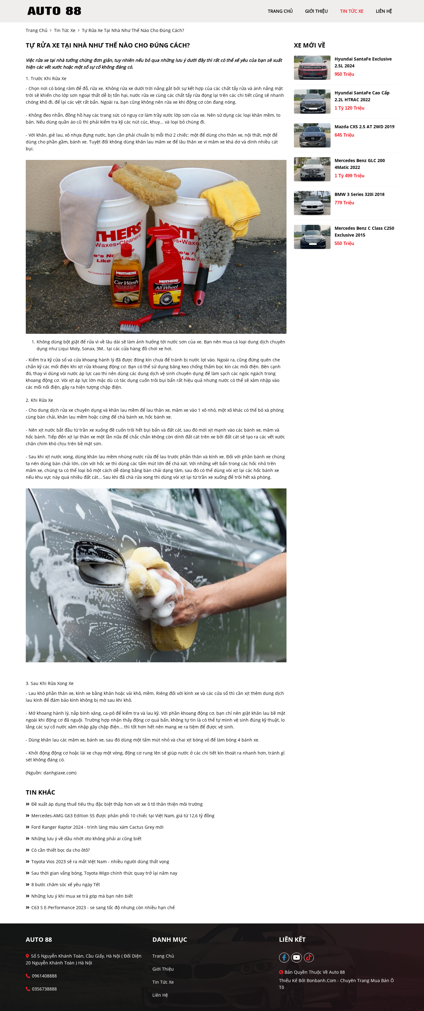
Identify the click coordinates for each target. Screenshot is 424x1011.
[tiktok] (309, 957)
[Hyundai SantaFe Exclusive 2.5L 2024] (312, 68)
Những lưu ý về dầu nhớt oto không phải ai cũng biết (86, 838)
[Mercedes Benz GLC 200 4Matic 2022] (312, 169)
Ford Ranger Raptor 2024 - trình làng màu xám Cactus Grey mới (97, 827)
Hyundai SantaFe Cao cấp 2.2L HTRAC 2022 (362, 96)
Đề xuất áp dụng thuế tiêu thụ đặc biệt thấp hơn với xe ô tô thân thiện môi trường (116, 804)
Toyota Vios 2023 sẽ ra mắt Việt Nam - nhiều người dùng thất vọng (99, 861)
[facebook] (284, 958)
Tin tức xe (163, 982)
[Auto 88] (56, 11)
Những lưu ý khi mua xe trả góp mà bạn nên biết (81, 896)
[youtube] (297, 958)
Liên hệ (160, 995)
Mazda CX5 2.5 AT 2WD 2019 (365, 126)
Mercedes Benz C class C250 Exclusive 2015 (364, 231)
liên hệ (384, 11)
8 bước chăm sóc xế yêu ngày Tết (65, 884)
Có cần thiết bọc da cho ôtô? (60, 850)
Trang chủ (163, 956)
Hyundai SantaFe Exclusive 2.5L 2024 (363, 62)
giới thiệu (316, 11)
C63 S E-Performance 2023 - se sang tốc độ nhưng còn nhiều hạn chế (102, 907)
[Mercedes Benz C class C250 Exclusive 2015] (312, 237)
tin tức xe (351, 11)
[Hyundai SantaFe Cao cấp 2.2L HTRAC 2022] (312, 101)
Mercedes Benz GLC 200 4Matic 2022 (360, 163)
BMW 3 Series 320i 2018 (360, 194)
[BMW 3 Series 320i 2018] (312, 203)
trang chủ (280, 11)
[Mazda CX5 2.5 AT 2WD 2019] (312, 135)
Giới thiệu (163, 969)
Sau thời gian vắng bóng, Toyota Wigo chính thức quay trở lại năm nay (103, 873)
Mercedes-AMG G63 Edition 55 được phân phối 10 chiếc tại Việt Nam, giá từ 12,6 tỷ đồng (122, 815)
